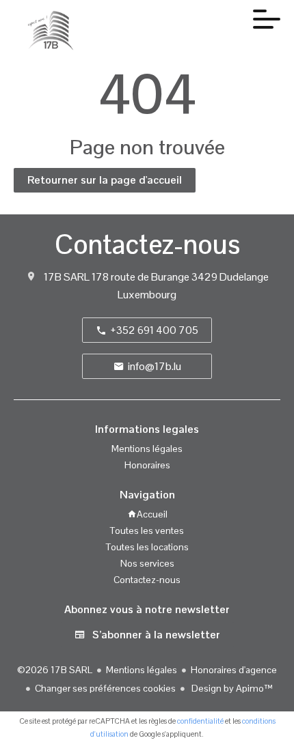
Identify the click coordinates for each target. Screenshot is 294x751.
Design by (231, 688)
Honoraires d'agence (234, 670)
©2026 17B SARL (54, 670)
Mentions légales (141, 670)
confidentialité (200, 721)
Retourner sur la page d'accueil (104, 180)
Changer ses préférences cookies (105, 688)
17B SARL (67, 277)
